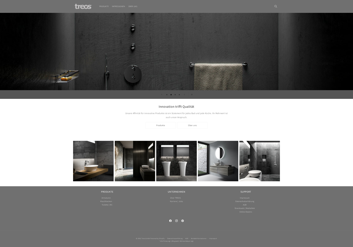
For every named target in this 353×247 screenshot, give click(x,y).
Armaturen (106, 198)
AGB (245, 205)
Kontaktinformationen (199, 238)
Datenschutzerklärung (244, 201)
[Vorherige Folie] (162, 95)
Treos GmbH (145, 238)
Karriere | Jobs (176, 201)
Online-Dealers (246, 212)
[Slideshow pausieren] (191, 95)
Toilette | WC (107, 205)
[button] (276, 6)
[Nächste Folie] (184, 95)
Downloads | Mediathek (245, 208)
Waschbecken (106, 201)
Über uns (192, 125)
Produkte (160, 125)
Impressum (244, 198)
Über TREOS (175, 198)
